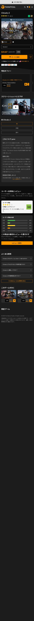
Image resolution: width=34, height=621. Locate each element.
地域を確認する (25, 61)
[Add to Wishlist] (31, 57)
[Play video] (16, 107)
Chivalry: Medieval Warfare (11, 330)
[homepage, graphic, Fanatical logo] (8, 6)
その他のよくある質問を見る (17, 281)
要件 (17, 132)
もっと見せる (16, 179)
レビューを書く (17, 243)
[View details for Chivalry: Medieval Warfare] (15, 319)
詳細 (17, 128)
